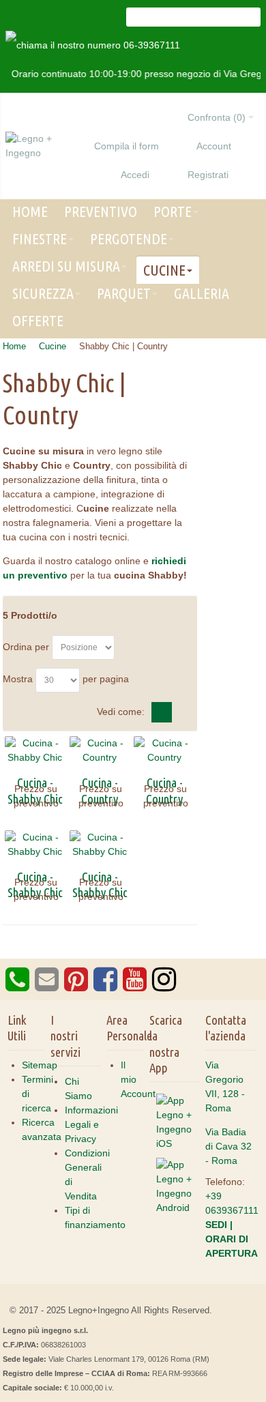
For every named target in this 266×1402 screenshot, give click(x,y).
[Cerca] (251, 17)
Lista (184, 712)
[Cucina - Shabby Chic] (35, 750)
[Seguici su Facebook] (104, 985)
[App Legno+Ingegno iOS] (175, 1097)
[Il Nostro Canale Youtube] (133, 985)
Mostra (18, 678)
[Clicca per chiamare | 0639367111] (17, 985)
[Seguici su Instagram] (162, 985)
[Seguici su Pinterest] (74, 985)
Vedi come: (121, 711)
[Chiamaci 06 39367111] (92, 45)
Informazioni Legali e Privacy (91, 1124)
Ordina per (26, 646)
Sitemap (39, 1065)
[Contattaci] (45, 985)
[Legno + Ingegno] (47, 146)
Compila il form (126, 146)
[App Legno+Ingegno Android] (175, 1161)
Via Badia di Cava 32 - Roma (228, 1146)
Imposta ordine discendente (127, 647)
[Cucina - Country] (100, 750)
